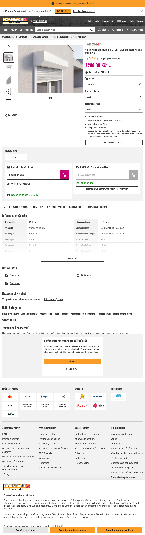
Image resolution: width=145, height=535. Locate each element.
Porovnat (12, 115)
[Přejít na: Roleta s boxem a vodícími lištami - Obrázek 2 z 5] (9, 69)
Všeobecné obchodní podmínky (127, 453)
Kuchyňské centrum (85, 439)
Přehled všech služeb (49, 439)
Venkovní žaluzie (9, 320)
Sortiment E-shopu (48, 434)
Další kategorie (76, 207)
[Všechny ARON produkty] (93, 44)
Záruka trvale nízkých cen (124, 448)
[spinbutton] (16, 157)
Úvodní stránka (8, 37)
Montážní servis (46, 458)
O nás (114, 439)
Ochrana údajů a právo (122, 468)
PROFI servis (45, 453)
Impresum (116, 443)
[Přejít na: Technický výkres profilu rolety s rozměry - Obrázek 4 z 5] (9, 91)
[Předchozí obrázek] (8, 46)
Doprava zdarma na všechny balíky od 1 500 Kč (74, 3)
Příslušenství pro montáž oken (83, 313)
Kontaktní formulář (11, 443)
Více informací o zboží (114, 142)
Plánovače (44, 463)
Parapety (64, 313)
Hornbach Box (82, 463)
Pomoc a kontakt (10, 439)
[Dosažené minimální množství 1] (8, 157)
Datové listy (37, 207)
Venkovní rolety (79, 37)
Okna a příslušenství (60, 37)
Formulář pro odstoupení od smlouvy (16, 450)
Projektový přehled (48, 443)
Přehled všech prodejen (87, 434)
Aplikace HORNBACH (50, 468)
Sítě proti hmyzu (104, 313)
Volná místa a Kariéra (122, 434)
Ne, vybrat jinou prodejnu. (84, 11)
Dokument (15, 275)
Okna (57, 313)
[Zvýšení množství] (24, 157)
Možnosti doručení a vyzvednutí (18, 456)
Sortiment (23, 37)
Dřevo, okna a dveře (39, 37)
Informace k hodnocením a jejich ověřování (109, 333)
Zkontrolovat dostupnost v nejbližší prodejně (107, 189)
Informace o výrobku (18, 207)
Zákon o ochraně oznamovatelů (127, 472)
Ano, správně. (63, 11)
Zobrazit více (73, 258)
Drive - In (79, 453)
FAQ (4, 434)
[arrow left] (4, 207)
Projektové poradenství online (53, 448)
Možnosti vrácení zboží (13, 461)
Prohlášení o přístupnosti (123, 477)
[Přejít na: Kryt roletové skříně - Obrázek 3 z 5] (9, 80)
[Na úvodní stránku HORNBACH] (15, 21)
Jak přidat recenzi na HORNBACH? (12, 468)
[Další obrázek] (8, 105)
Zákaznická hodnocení (97, 207)
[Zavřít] (142, 11)
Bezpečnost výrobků (56, 207)
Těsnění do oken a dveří (123, 313)
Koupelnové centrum (85, 443)
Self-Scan (80, 458)
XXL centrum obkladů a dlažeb (90, 448)
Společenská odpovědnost (124, 463)
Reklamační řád (119, 458)
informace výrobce (53, 299)
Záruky (5, 474)
